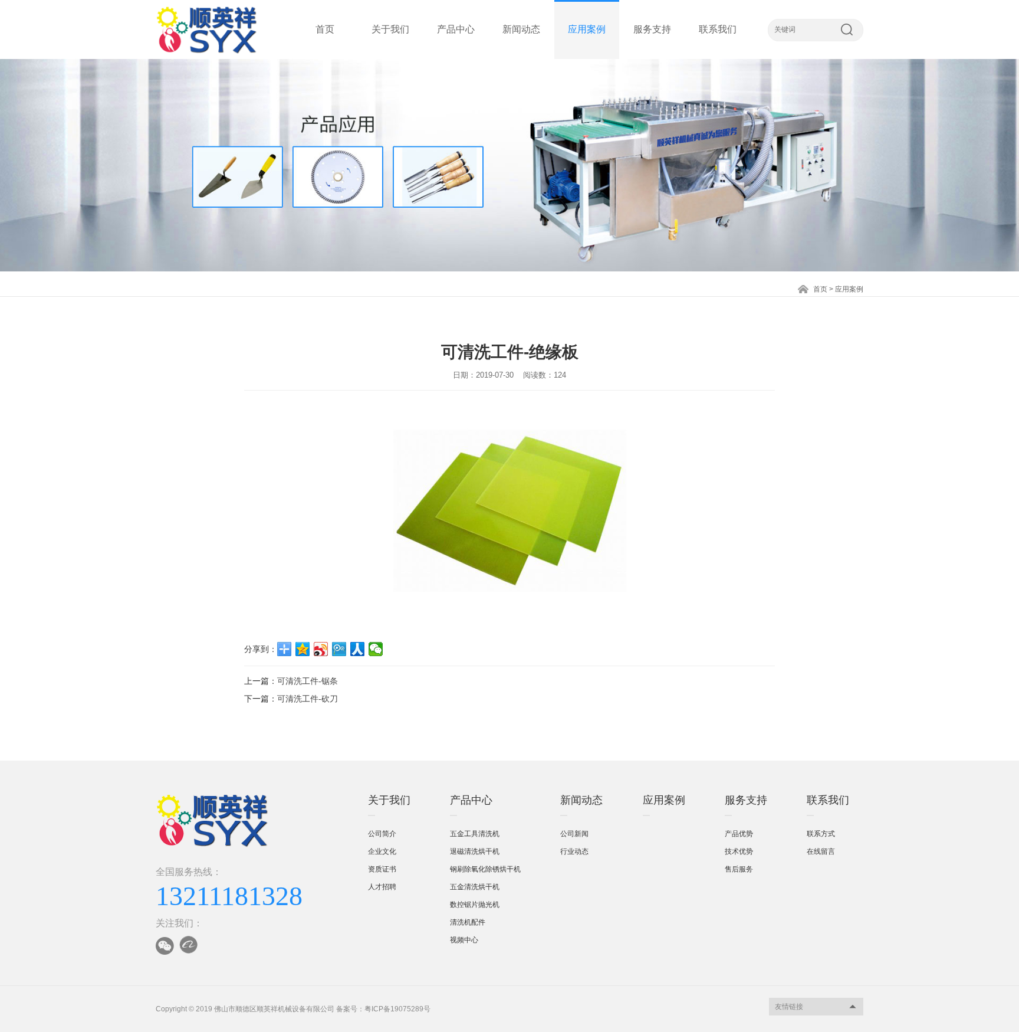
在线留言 (821, 851)
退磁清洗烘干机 (474, 851)
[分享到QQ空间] (302, 649)
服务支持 (652, 29)
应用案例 (587, 29)
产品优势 (739, 834)
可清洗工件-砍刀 (307, 698)
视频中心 (464, 940)
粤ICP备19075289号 (397, 1009)
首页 (324, 29)
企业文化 (382, 851)
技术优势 (739, 851)
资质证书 (382, 869)
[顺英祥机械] (207, 29)
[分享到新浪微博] (321, 649)
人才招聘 (382, 887)
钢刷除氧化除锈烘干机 (485, 869)
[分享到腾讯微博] (339, 649)
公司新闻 (574, 834)
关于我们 (390, 29)
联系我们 (718, 29)
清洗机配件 (467, 922)
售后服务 (739, 869)
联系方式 (821, 834)
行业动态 (574, 851)
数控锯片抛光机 (474, 904)
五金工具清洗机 (474, 834)
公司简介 (382, 834)
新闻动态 (521, 29)
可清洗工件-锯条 (307, 681)
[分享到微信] (376, 649)
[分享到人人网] (357, 649)
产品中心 (456, 29)
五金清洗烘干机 (474, 887)
